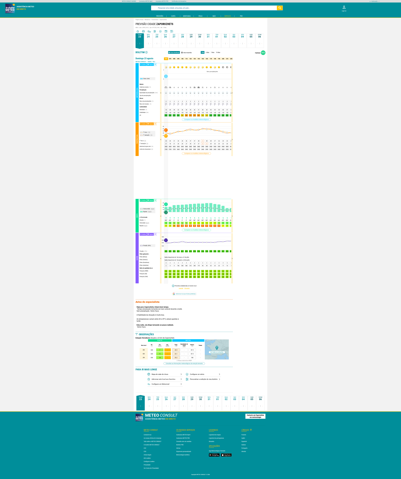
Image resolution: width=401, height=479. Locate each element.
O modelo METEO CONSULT (151, 445)
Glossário (187, 288)
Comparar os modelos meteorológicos (196, 119)
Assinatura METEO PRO (183, 438)
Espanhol (244, 441)
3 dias (207, 52)
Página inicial (139, 19)
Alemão (243, 451)
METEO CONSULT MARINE (129, 1)
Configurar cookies (149, 461)
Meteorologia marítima (183, 455)
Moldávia (147, 19)
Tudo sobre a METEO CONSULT (152, 441)
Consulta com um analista (183, 441)
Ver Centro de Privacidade (151, 468)
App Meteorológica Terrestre (217, 451)
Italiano (243, 445)
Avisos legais (147, 455)
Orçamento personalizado (183, 451)
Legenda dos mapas (215, 435)
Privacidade (147, 465)
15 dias (218, 52)
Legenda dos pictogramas (216, 438)
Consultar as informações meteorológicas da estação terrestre (184, 363)
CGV (145, 448)
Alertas (178, 448)
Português (244, 448)
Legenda (181, 288)
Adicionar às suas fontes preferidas (186, 294)
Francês (243, 435)
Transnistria (154, 19)
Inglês (243, 438)
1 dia (202, 52)
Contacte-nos (147, 435)
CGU (145, 451)
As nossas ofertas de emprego (152, 438)
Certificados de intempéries (179, 1)
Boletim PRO (179, 445)
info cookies (147, 458)
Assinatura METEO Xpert (183, 435)
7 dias (212, 52)
